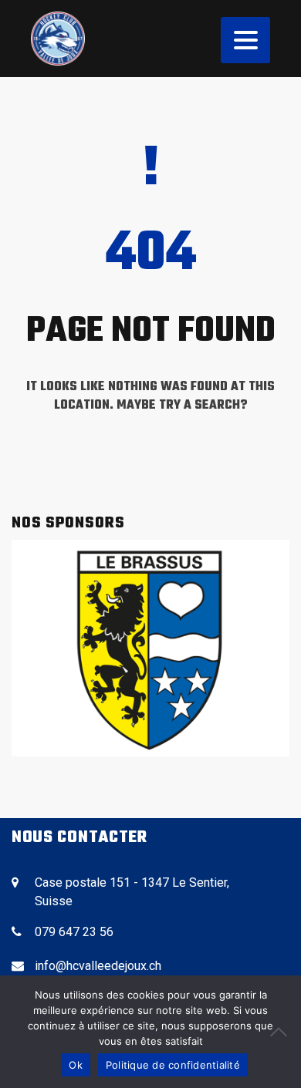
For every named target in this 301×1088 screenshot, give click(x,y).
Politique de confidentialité (173, 1065)
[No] (281, 1031)
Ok (76, 1065)
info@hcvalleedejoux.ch (98, 965)
